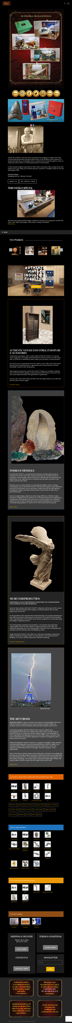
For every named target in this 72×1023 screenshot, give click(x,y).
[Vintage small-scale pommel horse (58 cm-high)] (29, 250)
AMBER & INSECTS (14, 868)
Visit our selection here (17, 642)
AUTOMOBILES (29, 804)
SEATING (25, 800)
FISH (37, 858)
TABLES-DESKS (14, 800)
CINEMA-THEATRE (40, 804)
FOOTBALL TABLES (14, 809)
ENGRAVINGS (14, 901)
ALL (48, 800)
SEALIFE (48, 839)
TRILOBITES (36, 839)
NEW (14, 791)
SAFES (27, 814)
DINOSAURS (36, 849)
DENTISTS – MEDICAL (52, 804)
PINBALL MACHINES (50, 809)
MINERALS (36, 868)
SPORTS (34, 814)
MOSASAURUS (47, 849)
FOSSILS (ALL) (14, 839)
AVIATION (20, 804)
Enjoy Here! (13, 764)
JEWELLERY (25, 901)
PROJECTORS (48, 791)
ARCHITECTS (13, 804)
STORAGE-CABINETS (25, 791)
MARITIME (21, 814)
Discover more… (15, 384)
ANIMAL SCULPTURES (48, 892)
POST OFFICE (13, 814)
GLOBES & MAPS (38, 809)
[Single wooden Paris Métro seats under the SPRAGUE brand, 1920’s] (55, 250)
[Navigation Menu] (68, 3)
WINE (40, 814)
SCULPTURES (36, 892)
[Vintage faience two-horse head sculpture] (42, 250)
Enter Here (13, 507)
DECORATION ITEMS (37, 800)
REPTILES (48, 858)
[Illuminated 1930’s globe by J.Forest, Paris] (16, 250)
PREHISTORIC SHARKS (14, 849)
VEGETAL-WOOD (25, 868)
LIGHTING (36, 791)
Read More (38, 125)
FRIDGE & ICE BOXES (27, 809)
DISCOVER (36, 286)
